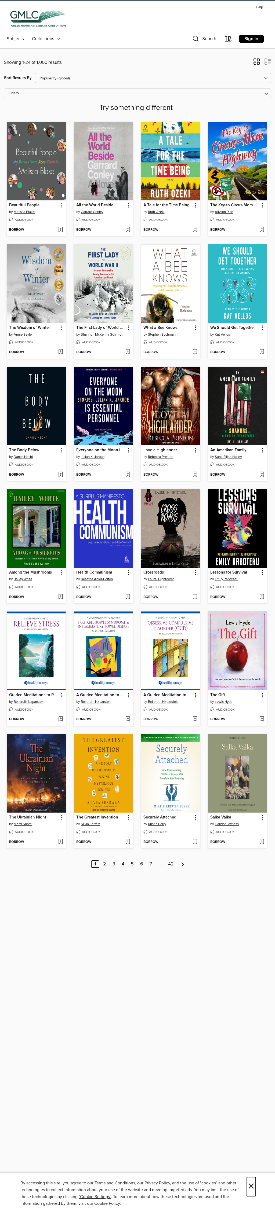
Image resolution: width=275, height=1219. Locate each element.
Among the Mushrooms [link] (30, 572)
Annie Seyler (23, 334)
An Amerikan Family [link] (228, 450)
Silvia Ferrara (90, 824)
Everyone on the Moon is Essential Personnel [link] (100, 450)
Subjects (15, 39)
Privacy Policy (157, 1183)
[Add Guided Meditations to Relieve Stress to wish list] (60, 719)
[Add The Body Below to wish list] (60, 474)
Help (259, 7)
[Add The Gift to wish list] (261, 719)
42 (171, 864)
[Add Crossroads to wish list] (194, 597)
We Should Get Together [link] (232, 327)
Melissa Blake (24, 212)
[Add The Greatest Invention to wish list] (127, 842)
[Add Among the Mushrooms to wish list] (60, 597)
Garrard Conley (92, 212)
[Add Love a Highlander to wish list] (194, 474)
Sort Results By (18, 77)
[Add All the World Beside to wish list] (127, 229)
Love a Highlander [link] (160, 450)
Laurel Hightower (161, 579)
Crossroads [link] (153, 572)
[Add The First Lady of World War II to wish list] (127, 352)
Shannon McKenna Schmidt (101, 334)
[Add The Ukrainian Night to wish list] (60, 842)
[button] (203, 40)
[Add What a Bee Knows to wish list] (194, 352)
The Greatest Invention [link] (97, 817)
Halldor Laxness (227, 824)
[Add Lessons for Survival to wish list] (261, 597)
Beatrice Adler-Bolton (97, 579)
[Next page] (183, 864)
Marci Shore (23, 824)
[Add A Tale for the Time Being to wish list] (194, 229)
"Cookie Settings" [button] (95, 1196)
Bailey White (23, 579)
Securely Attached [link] (159, 817)
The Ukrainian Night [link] (27, 817)
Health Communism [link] (94, 572)
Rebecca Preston (160, 457)
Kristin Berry (157, 824)
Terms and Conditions (115, 1183)
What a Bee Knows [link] (160, 327)
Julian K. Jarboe (92, 457)
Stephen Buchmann (163, 334)
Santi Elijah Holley (228, 457)
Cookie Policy (107, 1203)
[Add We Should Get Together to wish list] (261, 352)
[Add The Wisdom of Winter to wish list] (60, 352)
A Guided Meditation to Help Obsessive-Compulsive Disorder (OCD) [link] (168, 695)
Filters (14, 93)
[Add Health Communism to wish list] (127, 597)
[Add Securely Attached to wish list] (194, 842)
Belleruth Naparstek (29, 702)
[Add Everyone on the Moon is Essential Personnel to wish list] (127, 474)
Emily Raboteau (226, 579)
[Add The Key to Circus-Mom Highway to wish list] (261, 229)
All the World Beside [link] (94, 205)
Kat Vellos (222, 334)
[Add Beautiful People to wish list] (60, 229)
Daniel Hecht (23, 457)
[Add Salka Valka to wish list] (261, 842)
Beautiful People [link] (24, 205)
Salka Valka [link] (220, 817)
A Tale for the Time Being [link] (166, 205)
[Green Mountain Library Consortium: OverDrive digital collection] (38, 18)
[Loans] (228, 40)
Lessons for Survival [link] (228, 572)
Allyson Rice (224, 212)
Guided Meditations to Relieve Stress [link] (33, 695)
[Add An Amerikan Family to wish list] (261, 474)
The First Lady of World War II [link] (100, 327)
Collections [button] (44, 39)
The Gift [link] (217, 695)
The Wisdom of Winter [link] (29, 327)
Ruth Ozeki (156, 212)
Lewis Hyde (223, 702)
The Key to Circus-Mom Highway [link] (234, 205)
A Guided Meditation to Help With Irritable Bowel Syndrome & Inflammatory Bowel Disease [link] (100, 695)
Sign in (251, 39)
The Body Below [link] (24, 450)
